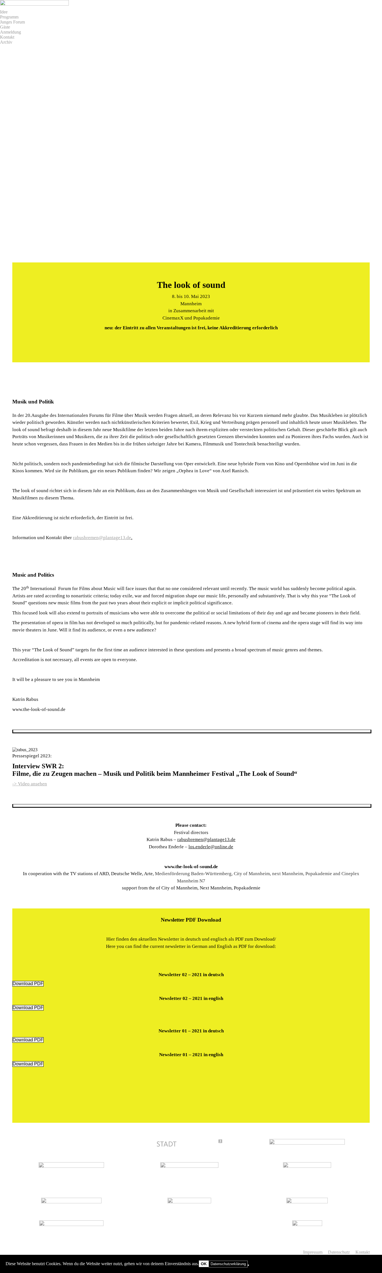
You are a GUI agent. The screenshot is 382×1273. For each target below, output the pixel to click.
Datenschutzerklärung (228, 1264)
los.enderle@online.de (210, 846)
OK (204, 1264)
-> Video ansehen (29, 783)
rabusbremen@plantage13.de (102, 537)
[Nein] (248, 1265)
